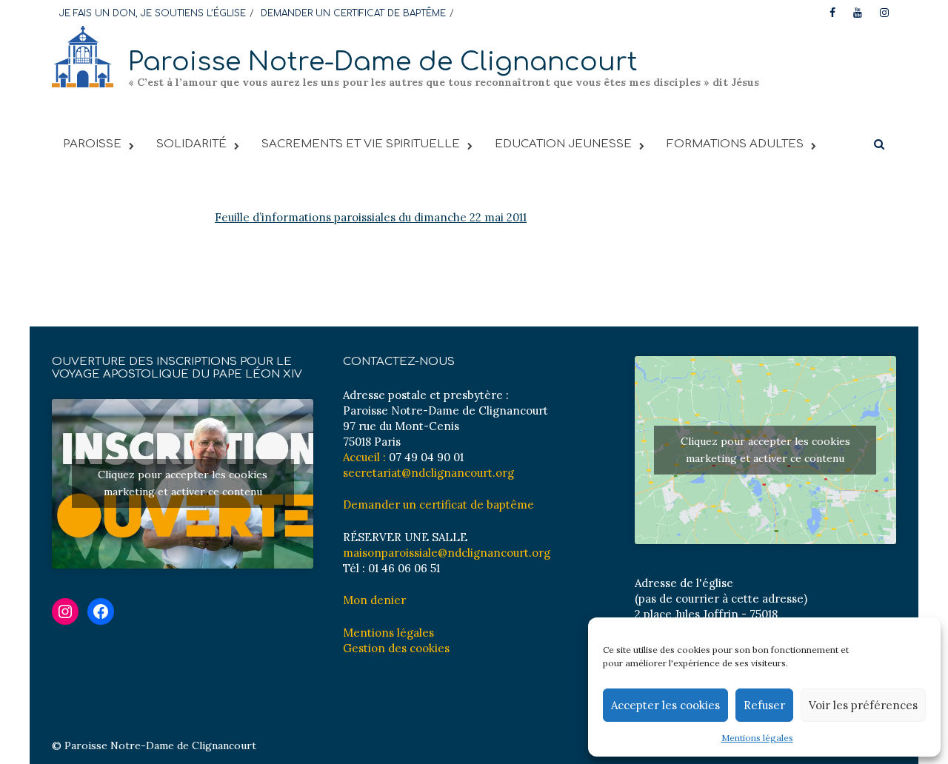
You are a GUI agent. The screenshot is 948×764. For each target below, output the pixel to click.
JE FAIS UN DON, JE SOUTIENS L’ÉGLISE (152, 13)
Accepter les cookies (665, 705)
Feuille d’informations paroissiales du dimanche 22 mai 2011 (371, 217)
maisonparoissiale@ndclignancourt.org (446, 553)
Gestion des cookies (396, 648)
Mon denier (374, 600)
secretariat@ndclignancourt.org (428, 473)
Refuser (764, 705)
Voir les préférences (863, 705)
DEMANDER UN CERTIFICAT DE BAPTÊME (353, 13)
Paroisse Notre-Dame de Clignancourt (383, 61)
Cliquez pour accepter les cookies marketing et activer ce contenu (182, 483)
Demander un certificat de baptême (438, 504)
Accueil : (364, 457)
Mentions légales (757, 737)
